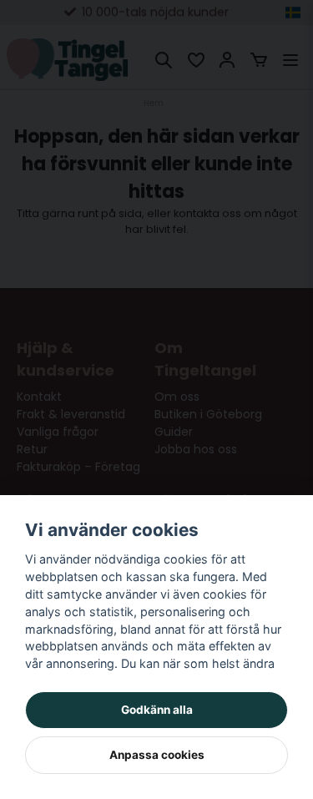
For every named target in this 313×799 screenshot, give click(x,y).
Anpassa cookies (156, 754)
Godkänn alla (157, 709)
